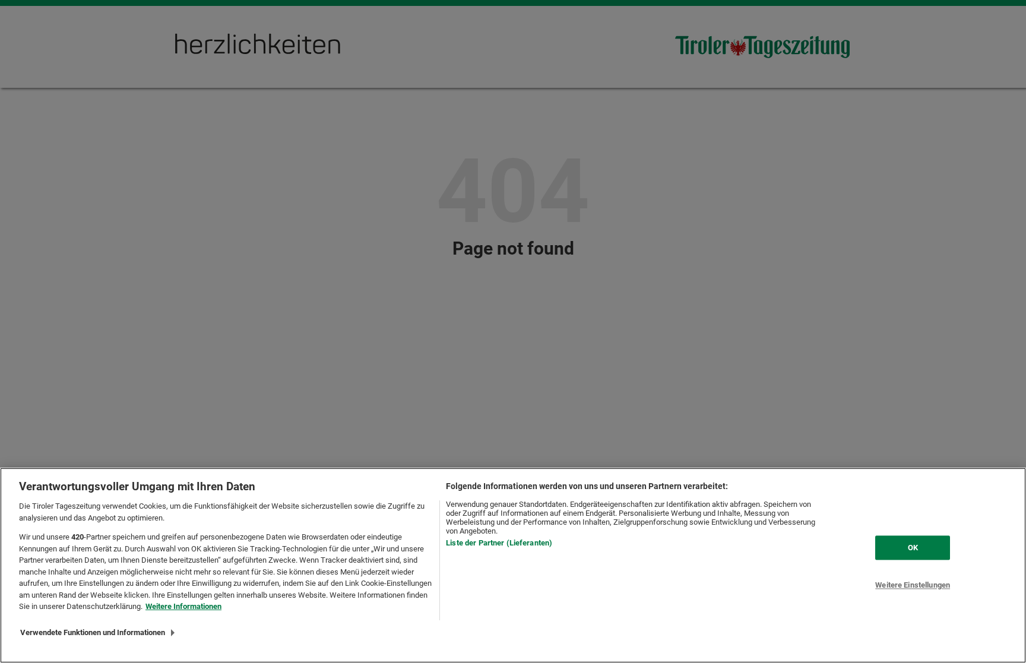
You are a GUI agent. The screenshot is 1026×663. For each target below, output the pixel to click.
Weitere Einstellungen (912, 585)
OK (913, 547)
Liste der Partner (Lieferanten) (499, 542)
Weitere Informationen (183, 606)
